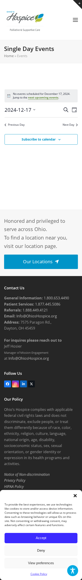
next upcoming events (43, 97)
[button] (75, 495)
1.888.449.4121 (35, 310)
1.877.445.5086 (47, 304)
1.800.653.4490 (56, 298)
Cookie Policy (39, 574)
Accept (41, 538)
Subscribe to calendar (39, 139)
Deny (41, 550)
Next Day (68, 125)
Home (9, 55)
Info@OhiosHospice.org (36, 316)
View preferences (41, 563)
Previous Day (16, 125)
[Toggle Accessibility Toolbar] (73, 571)
